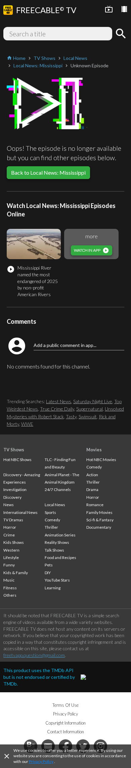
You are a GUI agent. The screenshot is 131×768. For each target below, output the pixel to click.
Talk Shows (54, 550)
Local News (55, 504)
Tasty (71, 416)
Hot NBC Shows (17, 459)
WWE (27, 424)
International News (20, 512)
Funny (9, 564)
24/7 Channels (58, 489)
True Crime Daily (57, 409)
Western (11, 550)
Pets (49, 564)
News (8, 504)
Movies (94, 449)
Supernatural (89, 409)
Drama (92, 489)
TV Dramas (13, 519)
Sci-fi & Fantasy (100, 519)
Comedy (52, 519)
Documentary (98, 527)
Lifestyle (11, 557)
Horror (9, 527)
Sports (50, 512)
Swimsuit (88, 416)
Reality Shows (57, 542)
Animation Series (60, 534)
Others (9, 595)
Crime (9, 534)
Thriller (51, 527)
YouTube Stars (57, 580)
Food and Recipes (60, 557)
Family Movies (99, 512)
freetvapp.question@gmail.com (34, 655)
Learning (52, 587)
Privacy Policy (41, 761)
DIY (48, 572)
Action (92, 474)
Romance (94, 504)
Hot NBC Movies (101, 459)
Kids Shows (13, 542)
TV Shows (13, 449)
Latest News (58, 401)
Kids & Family (15, 572)
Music (8, 580)
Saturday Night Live (92, 401)
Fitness (10, 587)
